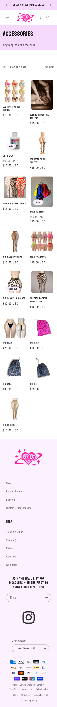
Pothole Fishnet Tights (15, 203)
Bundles (10, 499)
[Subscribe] (46, 597)
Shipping (11, 540)
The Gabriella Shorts (14, 298)
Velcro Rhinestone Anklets (39, 116)
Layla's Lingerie (27, 684)
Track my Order (14, 532)
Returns (10, 548)
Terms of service (40, 695)
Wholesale (11, 564)
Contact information (21, 695)
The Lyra (7, 384)
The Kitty (34, 342)
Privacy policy (25, 689)
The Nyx (34, 384)
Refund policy (42, 689)
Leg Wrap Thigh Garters (38, 161)
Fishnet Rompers (15, 491)
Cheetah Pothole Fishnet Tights (38, 300)
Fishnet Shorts (38, 257)
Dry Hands (8, 156)
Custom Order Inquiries (18, 508)
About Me (11, 556)
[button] (7, 17)
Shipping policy (30, 700)
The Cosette (9, 425)
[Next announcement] (50, 5)
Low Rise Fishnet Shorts (11, 108)
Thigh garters (37, 211)
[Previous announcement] (6, 5)
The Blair (7, 342)
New (8, 483)
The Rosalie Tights (12, 257)
